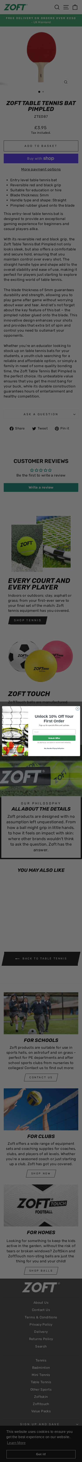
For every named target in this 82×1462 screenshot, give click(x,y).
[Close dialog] (77, 708)
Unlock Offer (54, 737)
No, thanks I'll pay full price (54, 748)
